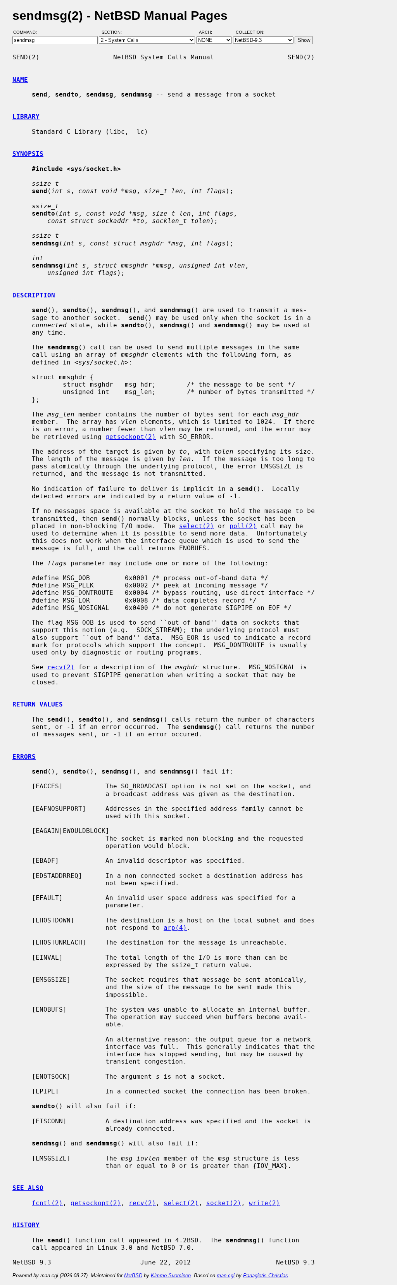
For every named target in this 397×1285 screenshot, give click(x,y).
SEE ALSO (27, 1188)
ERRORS (24, 756)
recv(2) (60, 667)
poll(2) (243, 526)
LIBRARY (26, 116)
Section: (113, 32)
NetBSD (133, 1275)
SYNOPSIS (27, 153)
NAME (20, 79)
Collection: (250, 32)
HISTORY (26, 1225)
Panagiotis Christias (265, 1275)
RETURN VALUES (37, 704)
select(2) (196, 526)
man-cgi (226, 1275)
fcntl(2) (47, 1203)
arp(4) (175, 927)
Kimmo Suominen (171, 1275)
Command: (27, 32)
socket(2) (223, 1203)
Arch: (209, 32)
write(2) (264, 1203)
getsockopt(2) (130, 436)
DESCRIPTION (33, 295)
